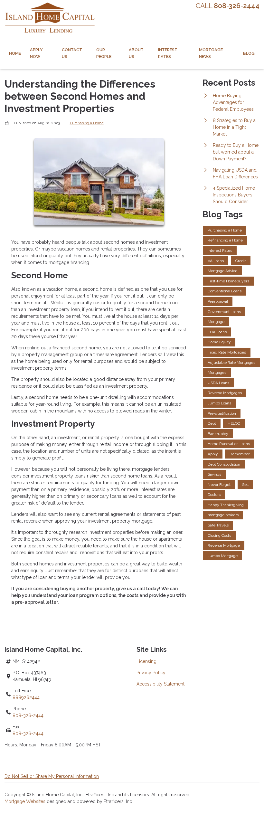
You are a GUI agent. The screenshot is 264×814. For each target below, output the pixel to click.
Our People (103, 53)
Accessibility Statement (160, 683)
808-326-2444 (28, 715)
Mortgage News (211, 53)
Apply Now (36, 53)
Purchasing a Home (87, 123)
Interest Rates (167, 53)
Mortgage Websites (26, 801)
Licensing (146, 661)
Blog (249, 53)
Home (15, 53)
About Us (136, 53)
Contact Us (72, 53)
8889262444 (26, 697)
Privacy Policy (151, 672)
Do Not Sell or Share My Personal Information (52, 776)
